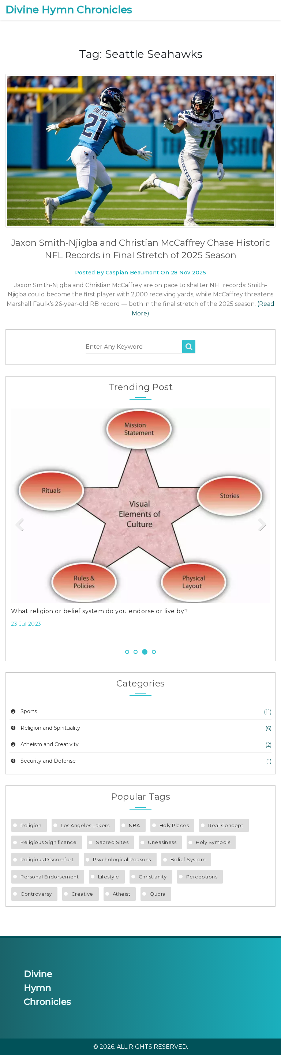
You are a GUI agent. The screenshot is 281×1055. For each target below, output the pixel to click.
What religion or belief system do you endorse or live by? (99, 611)
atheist (122, 894)
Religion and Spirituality (50, 728)
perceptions (202, 877)
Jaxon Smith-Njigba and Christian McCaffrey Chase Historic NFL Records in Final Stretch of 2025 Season (140, 248)
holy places (174, 825)
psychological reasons (122, 859)
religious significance (48, 842)
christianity (153, 877)
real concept (225, 825)
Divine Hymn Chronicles (68, 10)
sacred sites (112, 842)
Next (259, 525)
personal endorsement (49, 877)
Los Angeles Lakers (85, 825)
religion (30, 825)
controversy (36, 894)
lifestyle (108, 877)
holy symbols (213, 842)
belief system (188, 859)
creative (82, 894)
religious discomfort (47, 859)
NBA (134, 825)
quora (158, 894)
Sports (28, 711)
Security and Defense (48, 761)
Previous (22, 525)
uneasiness (162, 842)
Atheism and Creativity (49, 744)
